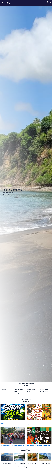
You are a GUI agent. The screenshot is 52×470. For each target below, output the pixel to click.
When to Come (45, 463)
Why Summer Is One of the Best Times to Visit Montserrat (12, 445)
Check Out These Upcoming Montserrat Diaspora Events (38, 445)
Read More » (2, 423)
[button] (47, 2)
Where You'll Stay (19, 463)
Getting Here (7, 463)
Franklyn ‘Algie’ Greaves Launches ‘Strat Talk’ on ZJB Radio (13, 421)
